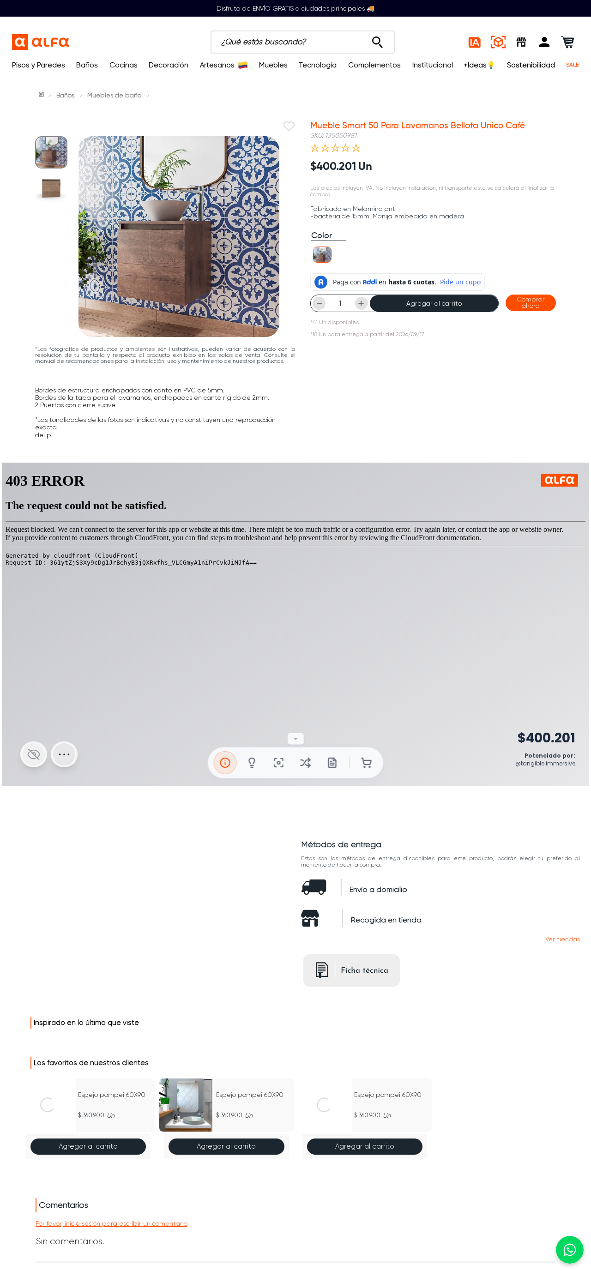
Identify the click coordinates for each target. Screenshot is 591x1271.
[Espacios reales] (498, 42)
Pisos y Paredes (38, 65)
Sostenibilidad (531, 65)
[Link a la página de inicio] (42, 95)
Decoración (168, 65)
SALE (572, 65)
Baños (87, 65)
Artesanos (217, 65)
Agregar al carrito (434, 303)
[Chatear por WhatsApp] (570, 1250)
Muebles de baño (114, 95)
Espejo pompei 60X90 (111, 1094)
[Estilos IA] (475, 42)
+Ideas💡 (479, 65)
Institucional (432, 65)
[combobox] (303, 42)
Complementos (374, 65)
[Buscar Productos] (377, 39)
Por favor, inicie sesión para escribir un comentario (111, 1223)
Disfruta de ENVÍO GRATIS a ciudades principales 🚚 (295, 8)
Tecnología (318, 65)
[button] (544, 42)
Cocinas (123, 65)
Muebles (273, 65)
